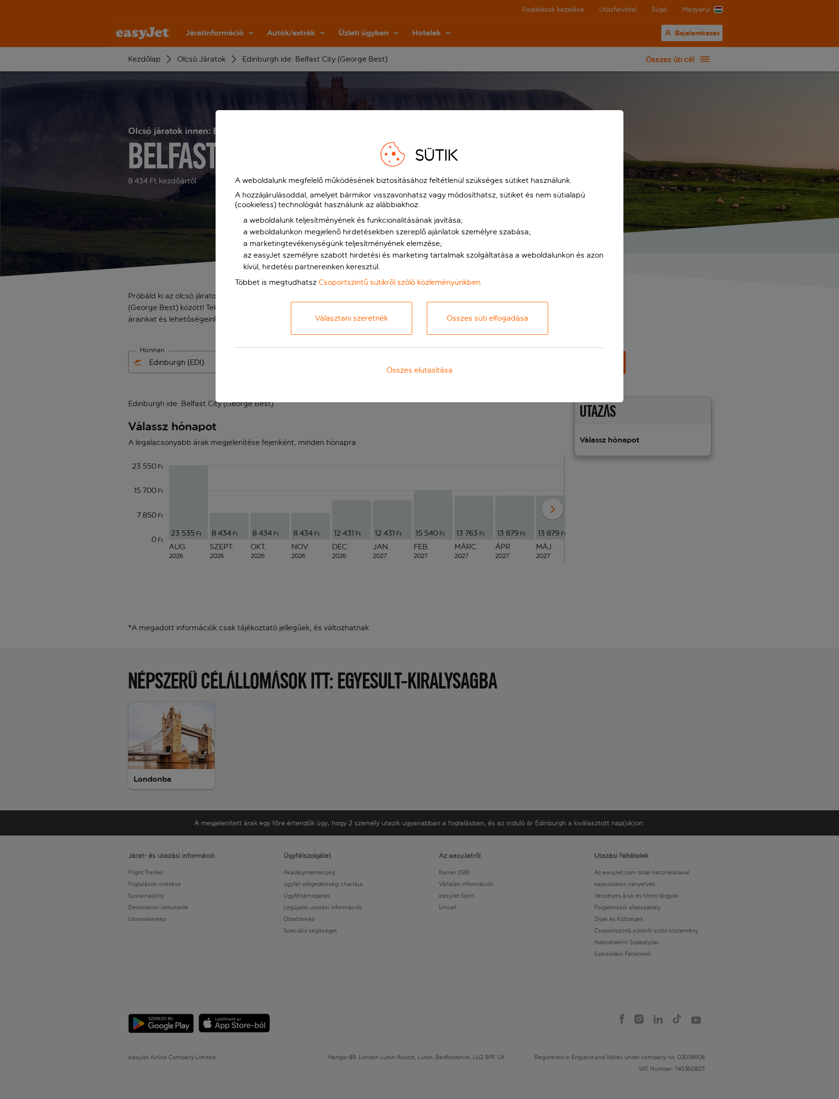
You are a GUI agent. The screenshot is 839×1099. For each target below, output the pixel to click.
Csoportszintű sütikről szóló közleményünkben (400, 282)
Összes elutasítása (419, 370)
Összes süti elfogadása (487, 318)
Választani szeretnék (351, 318)
